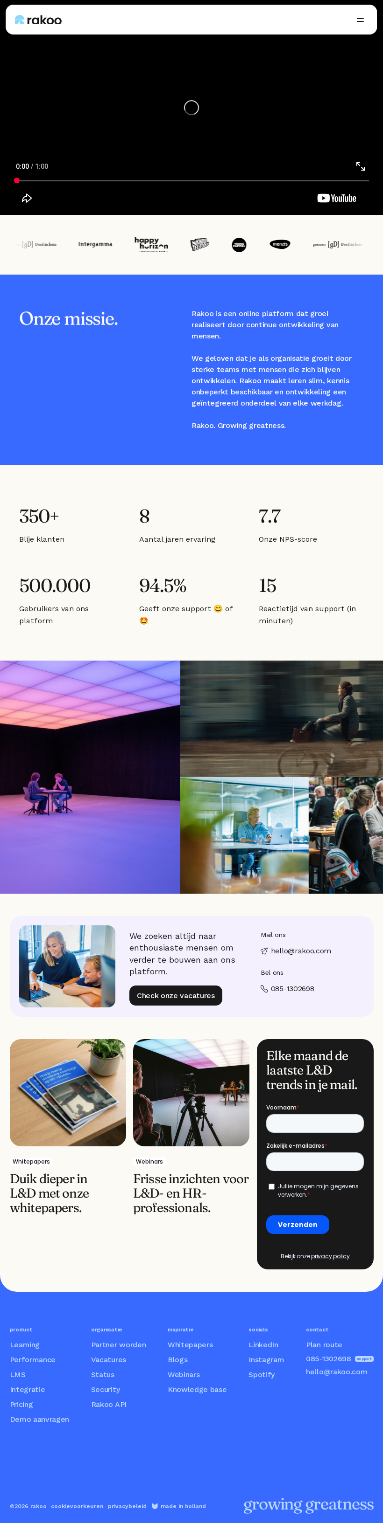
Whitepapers (190, 1344)
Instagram (266, 1359)
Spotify (261, 1374)
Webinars (183, 1374)
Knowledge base (197, 1389)
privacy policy (330, 1256)
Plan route (324, 1344)
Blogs (177, 1359)
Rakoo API (109, 1404)
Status (102, 1374)
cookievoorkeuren (77, 1506)
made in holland (183, 1506)
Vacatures (108, 1359)
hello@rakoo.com (336, 1371)
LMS (18, 1374)
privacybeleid (127, 1506)
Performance (33, 1359)
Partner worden (118, 1344)
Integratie (27, 1389)
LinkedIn (263, 1344)
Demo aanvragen (40, 1419)
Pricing (21, 1404)
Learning (25, 1344)
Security (105, 1389)
